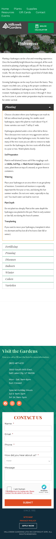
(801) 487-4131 (16, 363)
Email (9, 434)
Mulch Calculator (41, 28)
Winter (9, 272)
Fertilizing (11, 246)
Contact (40, 12)
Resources (7, 12)
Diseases (10, 259)
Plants (18, 8)
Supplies (32, 8)
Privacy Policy (28, 521)
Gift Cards (25, 12)
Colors (9, 279)
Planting (10, 107)
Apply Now (28, 526)
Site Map (28, 517)
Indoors (10, 266)
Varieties (10, 285)
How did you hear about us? (22, 455)
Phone (9, 444)
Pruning (10, 253)
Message (10, 467)
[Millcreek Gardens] (12, 25)
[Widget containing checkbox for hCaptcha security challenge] (27, 489)
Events (5, 16)
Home (5, 8)
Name (9, 423)
